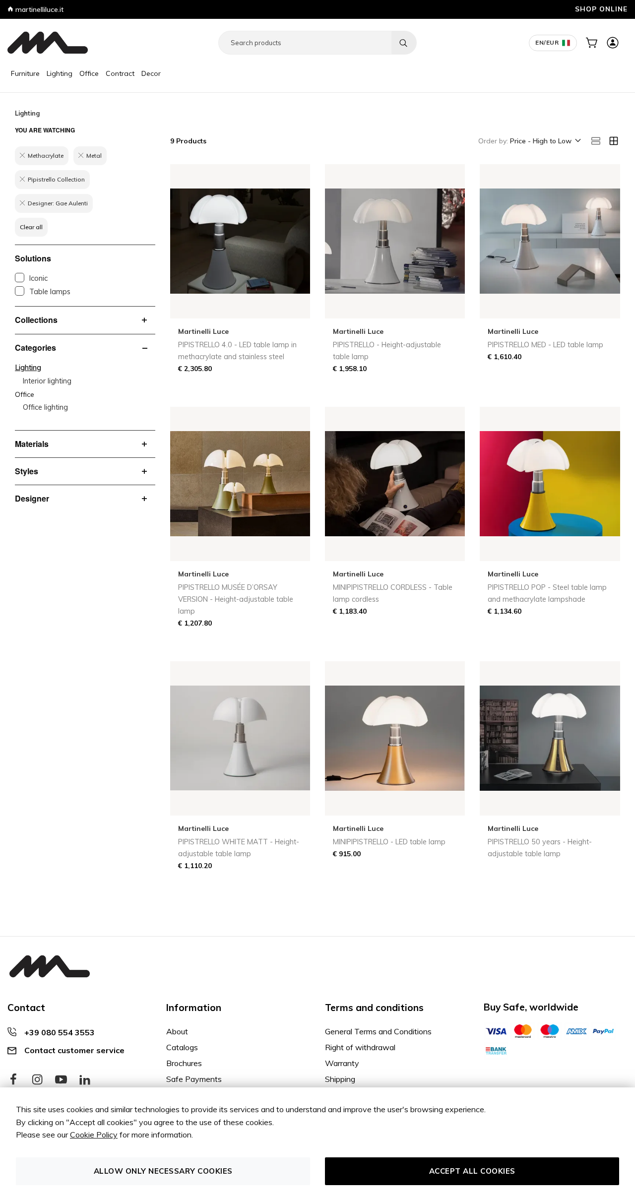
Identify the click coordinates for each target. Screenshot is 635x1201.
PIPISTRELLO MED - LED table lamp (545, 344)
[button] (544, 141)
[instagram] (37, 1080)
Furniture (25, 73)
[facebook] (13, 1080)
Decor (151, 73)
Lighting (59, 73)
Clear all (31, 227)
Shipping (340, 1079)
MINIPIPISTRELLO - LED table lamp (389, 841)
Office (89, 73)
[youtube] (61, 1080)
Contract (120, 73)
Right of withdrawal (360, 1047)
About (177, 1031)
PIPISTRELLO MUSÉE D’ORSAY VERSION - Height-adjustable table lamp (235, 599)
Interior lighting (47, 381)
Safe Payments (194, 1079)
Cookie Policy (94, 1134)
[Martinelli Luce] (47, 43)
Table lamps (49, 291)
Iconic (38, 278)
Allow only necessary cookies (163, 1171)
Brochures (184, 1063)
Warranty (342, 1063)
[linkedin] (85, 1080)
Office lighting (45, 407)
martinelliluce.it (38, 9)
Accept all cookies (472, 1171)
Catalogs (182, 1047)
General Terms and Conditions (378, 1031)
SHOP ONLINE (601, 8)
